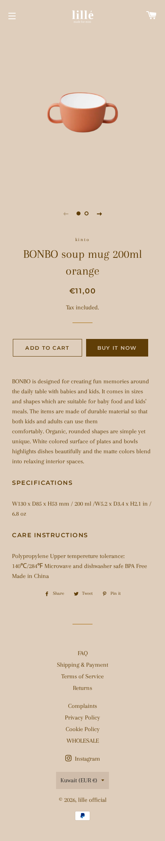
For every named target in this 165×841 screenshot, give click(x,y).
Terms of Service (82, 676)
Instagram (86, 758)
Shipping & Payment (82, 664)
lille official (92, 799)
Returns (82, 688)
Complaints (82, 705)
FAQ (83, 653)
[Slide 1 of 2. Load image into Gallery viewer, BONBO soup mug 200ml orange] (78, 213)
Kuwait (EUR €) (78, 780)
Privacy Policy (82, 717)
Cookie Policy (83, 729)
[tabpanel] (82, 112)
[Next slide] (99, 213)
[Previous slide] (65, 213)
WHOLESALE (82, 740)
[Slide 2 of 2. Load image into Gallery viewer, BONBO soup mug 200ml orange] (86, 213)
